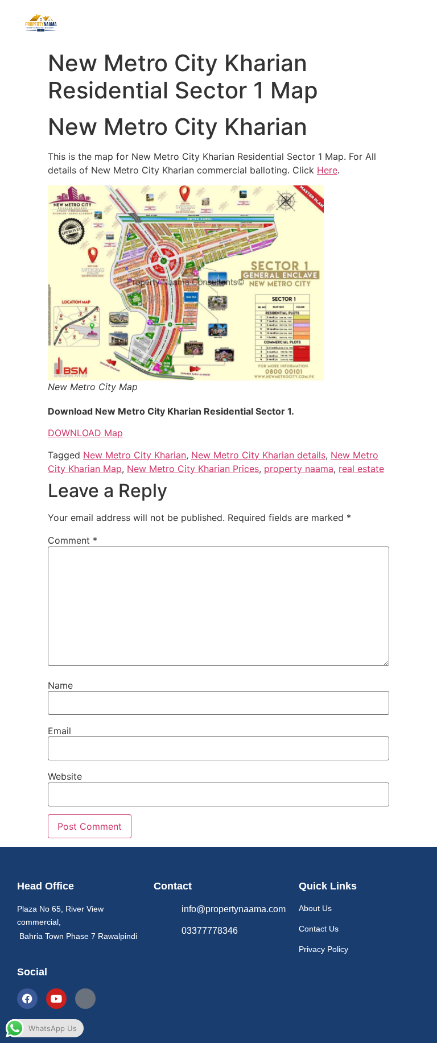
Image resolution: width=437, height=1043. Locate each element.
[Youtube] (56, 998)
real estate (361, 468)
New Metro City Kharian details (258, 455)
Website (65, 776)
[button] (259, 22)
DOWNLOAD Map (85, 432)
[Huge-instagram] (85, 998)
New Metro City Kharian (134, 455)
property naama (298, 468)
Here (327, 170)
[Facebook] (27, 998)
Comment (72, 540)
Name (60, 685)
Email (59, 730)
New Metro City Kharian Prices (193, 468)
